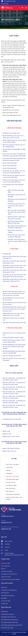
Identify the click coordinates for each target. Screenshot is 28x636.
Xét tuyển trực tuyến (10, 1)
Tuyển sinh (4, 587)
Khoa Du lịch (4, 611)
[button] (26, 8)
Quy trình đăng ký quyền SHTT (12, 355)
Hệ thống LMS (5, 593)
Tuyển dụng (4, 603)
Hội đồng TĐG (7, 254)
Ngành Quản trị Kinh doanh (11, 436)
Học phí (3, 568)
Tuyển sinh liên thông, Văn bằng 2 (10, 579)
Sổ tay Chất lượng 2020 (10, 163)
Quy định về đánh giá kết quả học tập (14, 322)
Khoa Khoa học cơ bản (7, 627)
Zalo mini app (8, 541)
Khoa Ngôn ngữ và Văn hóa (8, 617)
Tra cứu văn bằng (5, 601)
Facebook (7, 544)
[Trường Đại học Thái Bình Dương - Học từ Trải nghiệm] (8, 7)
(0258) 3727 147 (6, 522)
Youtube (7, 547)
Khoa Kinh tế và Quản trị (7, 614)
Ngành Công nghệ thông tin (11, 448)
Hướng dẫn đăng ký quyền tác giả (13, 337)
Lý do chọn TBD (5, 563)
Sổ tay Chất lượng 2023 (10, 168)
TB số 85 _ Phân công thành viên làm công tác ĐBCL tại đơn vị (17, 241)
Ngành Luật (6, 431)
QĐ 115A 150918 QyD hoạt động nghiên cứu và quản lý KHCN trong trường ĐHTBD (14, 346)
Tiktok (6, 550)
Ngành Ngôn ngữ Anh (9, 451)
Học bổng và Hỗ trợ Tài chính (9, 574)
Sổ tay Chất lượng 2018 (9, 165)
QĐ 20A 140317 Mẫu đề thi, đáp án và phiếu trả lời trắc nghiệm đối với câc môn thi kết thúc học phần (14, 293)
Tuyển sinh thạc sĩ (6, 576)
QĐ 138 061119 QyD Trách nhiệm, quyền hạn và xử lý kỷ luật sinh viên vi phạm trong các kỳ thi (14, 309)
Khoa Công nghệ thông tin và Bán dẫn (11, 625)
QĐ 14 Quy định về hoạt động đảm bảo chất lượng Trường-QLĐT (17, 212)
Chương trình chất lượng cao (9, 590)
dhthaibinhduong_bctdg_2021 (12, 419)
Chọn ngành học (5, 566)
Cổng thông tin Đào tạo (7, 595)
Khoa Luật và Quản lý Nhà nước (9, 622)
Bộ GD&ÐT (4, 598)
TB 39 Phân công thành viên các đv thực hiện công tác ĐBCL (16, 205)
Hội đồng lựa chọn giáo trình (11, 133)
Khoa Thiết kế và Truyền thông (9, 619)
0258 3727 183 (6, 529)
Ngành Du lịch (7, 434)
